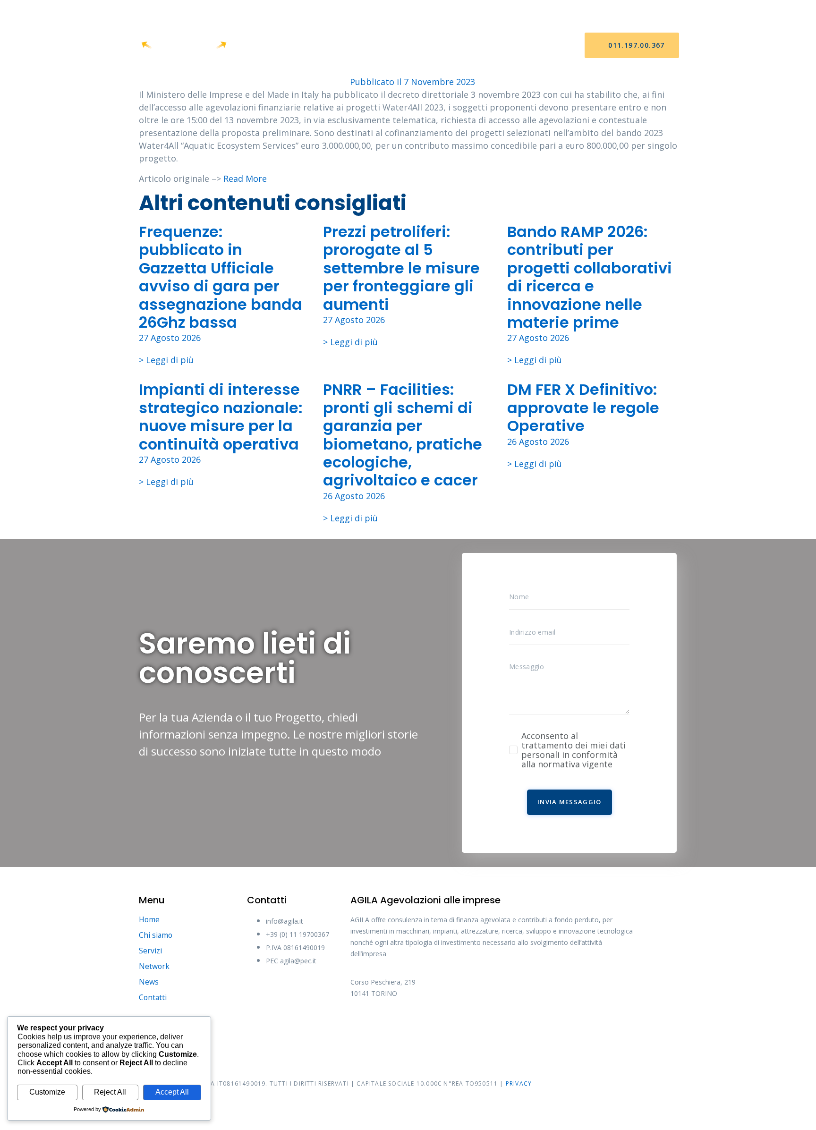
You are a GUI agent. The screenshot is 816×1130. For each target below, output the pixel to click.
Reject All (110, 1092)
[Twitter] (397, 1025)
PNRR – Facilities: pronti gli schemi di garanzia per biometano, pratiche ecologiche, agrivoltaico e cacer (402, 435)
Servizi (371, 45)
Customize (47, 1092)
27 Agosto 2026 (170, 337)
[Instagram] (433, 1025)
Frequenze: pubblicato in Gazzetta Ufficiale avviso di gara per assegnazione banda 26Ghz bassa (220, 277)
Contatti (509, 45)
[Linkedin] (468, 1025)
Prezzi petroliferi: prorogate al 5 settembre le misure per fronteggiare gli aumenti (401, 268)
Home (277, 45)
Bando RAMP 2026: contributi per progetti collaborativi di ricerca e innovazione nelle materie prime (589, 277)
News (464, 45)
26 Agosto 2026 (354, 495)
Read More (245, 178)
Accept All (172, 1092)
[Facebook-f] (362, 1025)
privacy (519, 1083)
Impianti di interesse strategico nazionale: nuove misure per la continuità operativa (221, 416)
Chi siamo (323, 45)
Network (419, 45)
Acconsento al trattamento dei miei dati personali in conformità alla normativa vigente (573, 750)
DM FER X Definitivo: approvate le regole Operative (583, 407)
